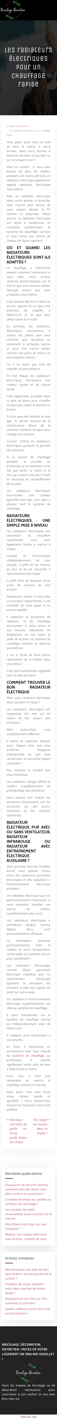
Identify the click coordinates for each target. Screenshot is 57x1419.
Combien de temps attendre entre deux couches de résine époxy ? (25, 1288)
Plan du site (29, 1417)
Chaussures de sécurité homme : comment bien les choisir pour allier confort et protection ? (27, 1189)
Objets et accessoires (19, 126)
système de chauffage (28, 1056)
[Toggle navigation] (53, 10)
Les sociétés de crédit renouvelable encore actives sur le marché (28, 1214)
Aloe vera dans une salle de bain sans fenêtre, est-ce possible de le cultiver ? (28, 1274)
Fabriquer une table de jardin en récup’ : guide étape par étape (18, 1131)
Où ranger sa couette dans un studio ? (40, 1126)
